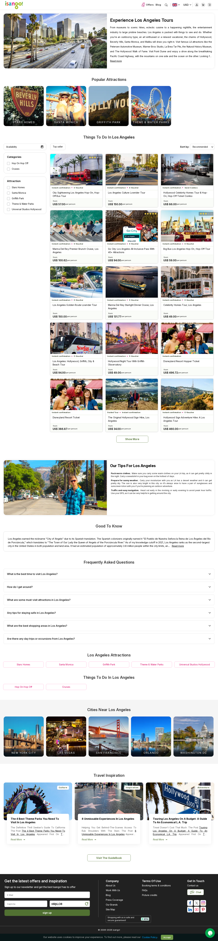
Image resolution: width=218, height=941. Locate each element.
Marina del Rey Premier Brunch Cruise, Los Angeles (75, 251)
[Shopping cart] (203, 4)
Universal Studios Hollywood (194, 664)
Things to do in (109, 137)
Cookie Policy (149, 937)
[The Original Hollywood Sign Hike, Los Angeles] (132, 394)
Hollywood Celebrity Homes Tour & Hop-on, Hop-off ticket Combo (185, 194)
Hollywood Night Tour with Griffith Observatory (126, 363)
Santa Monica (66, 664)
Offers (150, 4)
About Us (110, 885)
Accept (167, 937)
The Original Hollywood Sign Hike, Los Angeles (128, 419)
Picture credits (149, 895)
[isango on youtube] (196, 909)
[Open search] (166, 5)
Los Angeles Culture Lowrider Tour (126, 192)
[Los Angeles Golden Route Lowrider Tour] (76, 282)
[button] (209, 736)
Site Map (110, 909)
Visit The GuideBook (109, 858)
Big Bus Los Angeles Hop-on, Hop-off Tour (186, 249)
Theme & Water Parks (152, 664)
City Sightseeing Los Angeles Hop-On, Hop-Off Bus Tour (76, 194)
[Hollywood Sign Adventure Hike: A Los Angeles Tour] (187, 394)
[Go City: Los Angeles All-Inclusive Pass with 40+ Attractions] (132, 226)
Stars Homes (23, 664)
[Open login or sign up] (196, 4)
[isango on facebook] (190, 903)
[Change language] (176, 4)
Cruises (66, 686)
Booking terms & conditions (156, 885)
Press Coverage (114, 899)
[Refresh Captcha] (86, 904)
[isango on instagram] (203, 903)
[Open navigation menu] (209, 4)
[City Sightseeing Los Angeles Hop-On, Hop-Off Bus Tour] (76, 169)
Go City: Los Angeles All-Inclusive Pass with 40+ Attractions (131, 251)
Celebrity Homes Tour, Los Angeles (182, 305)
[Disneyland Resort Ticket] (76, 394)
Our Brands (112, 904)
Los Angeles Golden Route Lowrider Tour (75, 305)
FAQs (144, 890)
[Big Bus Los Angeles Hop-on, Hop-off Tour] (187, 226)
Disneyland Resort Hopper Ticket (181, 361)
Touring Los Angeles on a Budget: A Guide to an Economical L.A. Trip (180, 831)
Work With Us (113, 890)
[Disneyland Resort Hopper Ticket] (187, 338)
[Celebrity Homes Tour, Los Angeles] (187, 282)
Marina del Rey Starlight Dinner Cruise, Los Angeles (131, 307)
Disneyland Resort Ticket (66, 417)
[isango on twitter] (196, 903)
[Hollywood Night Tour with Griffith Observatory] (132, 338)
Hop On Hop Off (23, 686)
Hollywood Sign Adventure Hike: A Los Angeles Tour (184, 419)
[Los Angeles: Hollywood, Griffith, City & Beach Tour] (76, 338)
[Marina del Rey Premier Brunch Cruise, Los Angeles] (76, 226)
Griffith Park (109, 664)
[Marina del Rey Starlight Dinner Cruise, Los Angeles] (132, 282)
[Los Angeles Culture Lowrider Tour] (132, 169)
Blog (158, 4)
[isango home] (17, 5)
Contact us (192, 885)
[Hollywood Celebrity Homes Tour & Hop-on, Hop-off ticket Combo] (187, 169)
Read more (116, 61)
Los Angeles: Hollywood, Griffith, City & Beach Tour (73, 363)
